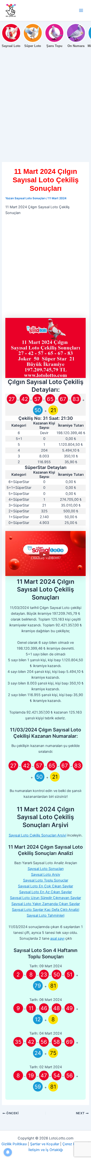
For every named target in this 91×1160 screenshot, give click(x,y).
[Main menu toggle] (81, 10)
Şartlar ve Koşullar (44, 1144)
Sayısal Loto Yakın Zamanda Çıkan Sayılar (45, 904)
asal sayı (57, 938)
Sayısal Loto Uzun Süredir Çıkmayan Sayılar (45, 898)
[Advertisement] (45, 114)
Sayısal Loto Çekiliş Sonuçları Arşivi (37, 835)
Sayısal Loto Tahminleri (45, 915)
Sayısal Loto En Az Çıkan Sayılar (45, 892)
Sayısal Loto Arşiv (45, 874)
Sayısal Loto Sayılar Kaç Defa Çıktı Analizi (45, 909)
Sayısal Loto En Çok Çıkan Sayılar (45, 886)
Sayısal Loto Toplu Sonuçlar (45, 880)
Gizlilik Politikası (14, 1144)
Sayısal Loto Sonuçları (46, 869)
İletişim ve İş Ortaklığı (45, 1150)
